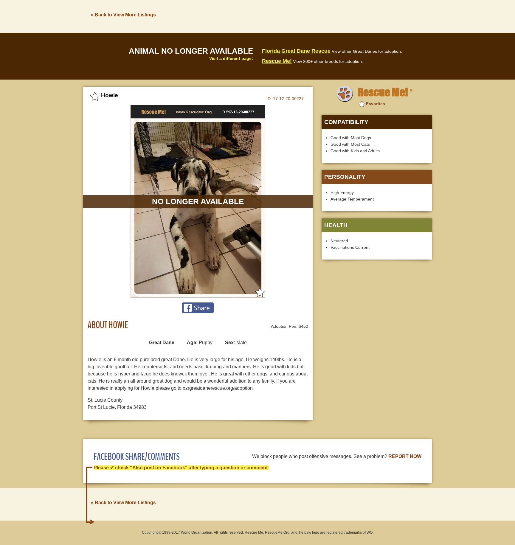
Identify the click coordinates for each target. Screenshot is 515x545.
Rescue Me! (277, 61)
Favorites (375, 103)
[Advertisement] (323, 15)
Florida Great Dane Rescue (296, 51)
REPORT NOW (404, 456)
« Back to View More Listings (123, 14)
